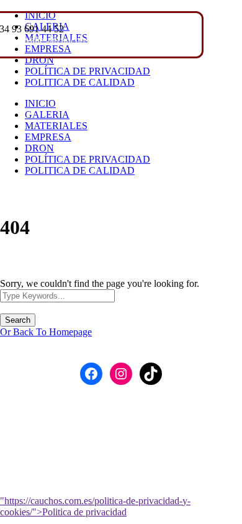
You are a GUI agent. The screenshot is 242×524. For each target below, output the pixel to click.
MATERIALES (56, 125)
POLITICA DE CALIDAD (80, 82)
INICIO (40, 103)
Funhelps (150, 430)
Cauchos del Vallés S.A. (126, 406)
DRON (39, 60)
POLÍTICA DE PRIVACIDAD (87, 71)
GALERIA (47, 114)
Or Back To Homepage (46, 332)
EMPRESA (48, 137)
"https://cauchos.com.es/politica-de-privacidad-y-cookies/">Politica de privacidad (95, 506)
